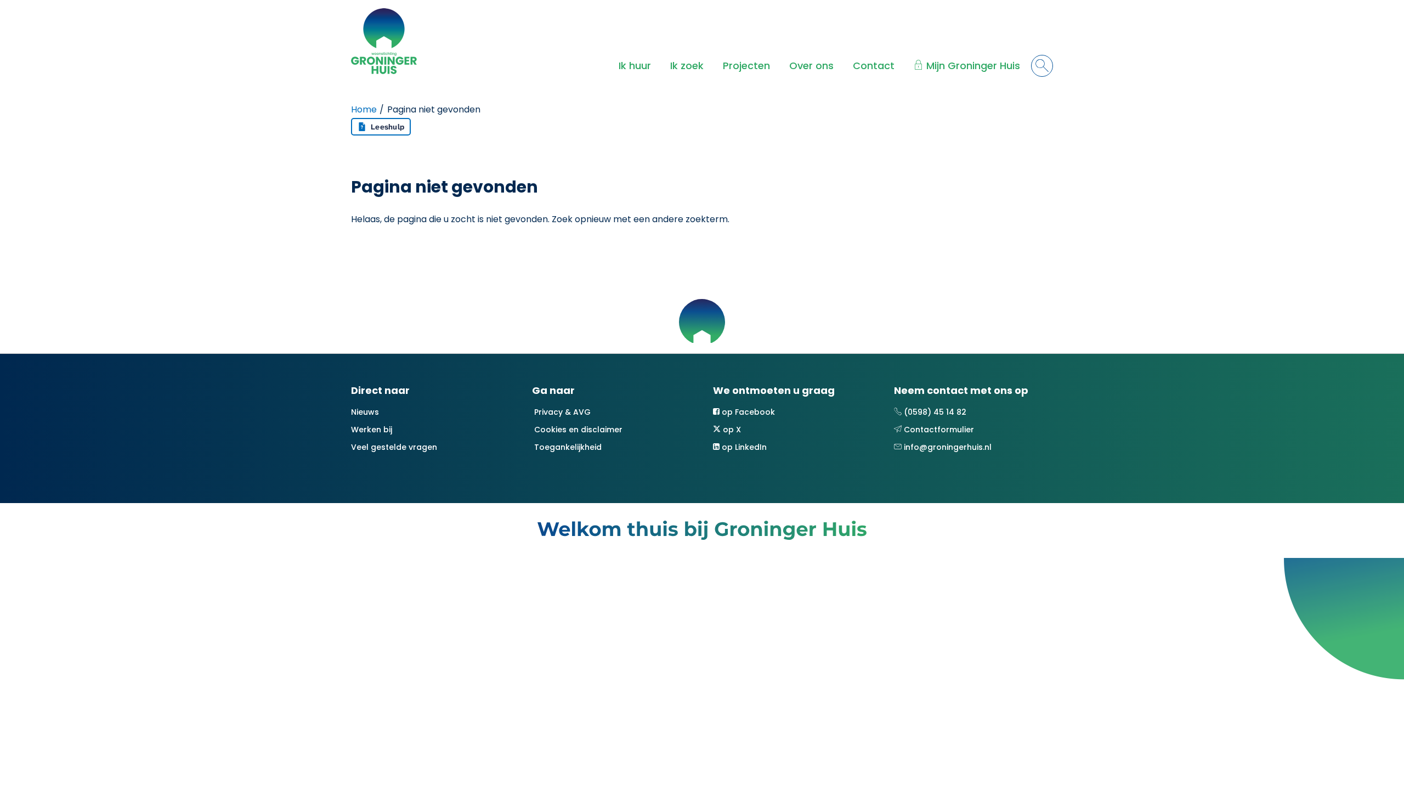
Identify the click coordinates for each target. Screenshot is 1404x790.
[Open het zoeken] (1042, 66)
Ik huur (635, 65)
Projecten (746, 65)
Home (364, 109)
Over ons (811, 65)
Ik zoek (687, 65)
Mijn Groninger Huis (973, 65)
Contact (874, 65)
